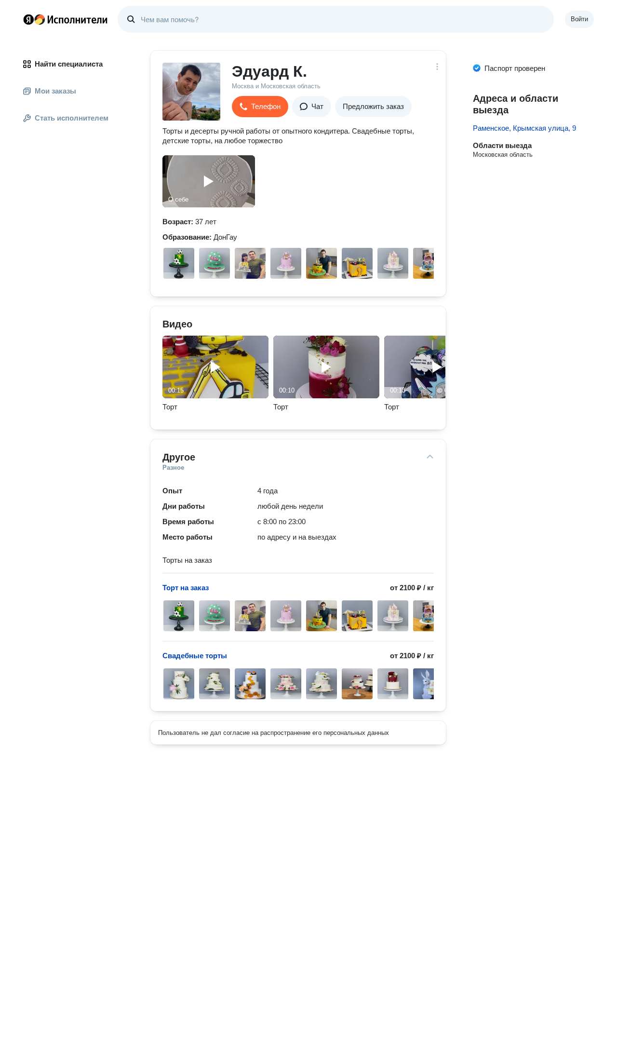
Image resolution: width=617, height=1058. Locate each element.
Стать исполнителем (71, 118)
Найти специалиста (69, 64)
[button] (260, 106)
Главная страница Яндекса (28, 19)
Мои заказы (55, 91)
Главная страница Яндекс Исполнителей (65, 19)
